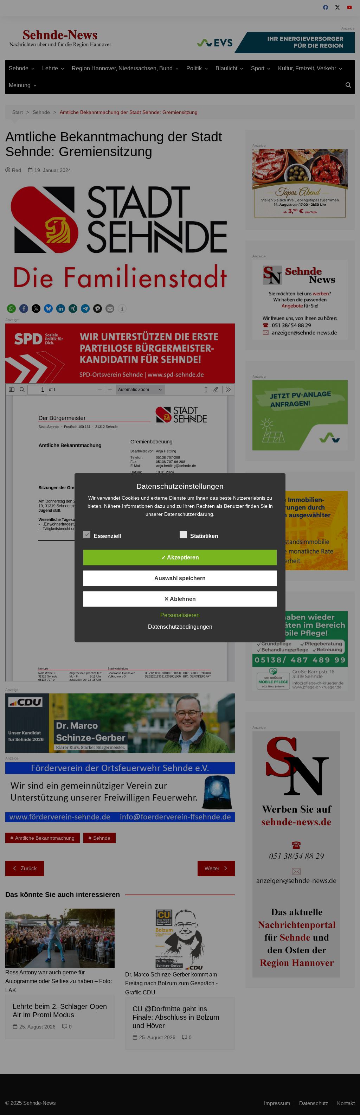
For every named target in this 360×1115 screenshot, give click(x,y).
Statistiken (204, 536)
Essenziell (107, 536)
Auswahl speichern (180, 578)
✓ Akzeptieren (180, 557)
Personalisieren (180, 615)
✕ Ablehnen (180, 599)
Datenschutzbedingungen (180, 626)
